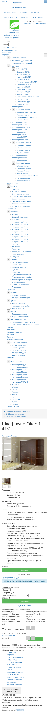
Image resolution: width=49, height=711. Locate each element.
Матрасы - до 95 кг (19, 222)
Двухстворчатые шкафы (22, 277)
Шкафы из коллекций (20, 284)
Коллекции (14, 66)
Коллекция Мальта (19, 160)
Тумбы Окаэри (23, 152)
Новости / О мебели (15, 657)
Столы (13, 311)
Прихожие (11, 289)
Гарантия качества (14, 679)
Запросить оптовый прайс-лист (11, 690)
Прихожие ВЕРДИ (24, 89)
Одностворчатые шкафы (22, 274)
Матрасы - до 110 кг (20, 229)
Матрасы (14, 211)
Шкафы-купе (17, 264)
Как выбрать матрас (15, 672)
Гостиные (16, 399)
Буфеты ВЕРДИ (23, 86)
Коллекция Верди (19, 364)
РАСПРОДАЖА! (10, 12)
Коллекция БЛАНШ (20, 124)
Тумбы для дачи (18, 355)
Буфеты (15, 269)
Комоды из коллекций (21, 297)
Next (33, 628)
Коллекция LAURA (19, 137)
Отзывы (10, 669)
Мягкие (15, 214)
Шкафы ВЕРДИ (23, 79)
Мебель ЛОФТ (13, 183)
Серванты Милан (24, 168)
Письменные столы (18, 319)
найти (5, 44)
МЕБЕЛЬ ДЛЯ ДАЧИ (18, 342)
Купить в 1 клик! (24, 574)
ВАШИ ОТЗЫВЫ (13, 406)
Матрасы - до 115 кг (20, 231)
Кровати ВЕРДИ (23, 74)
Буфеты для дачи (19, 350)
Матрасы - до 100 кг (20, 224)
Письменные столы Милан (28, 175)
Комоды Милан (23, 170)
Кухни (14, 401)
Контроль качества (14, 684)
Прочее (15, 404)
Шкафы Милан (23, 166)
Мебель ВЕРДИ (21, 69)
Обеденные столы (19, 314)
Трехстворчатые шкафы (22, 279)
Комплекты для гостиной (22, 63)
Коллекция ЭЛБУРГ (20, 134)
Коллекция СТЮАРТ (20, 122)
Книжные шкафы (19, 267)
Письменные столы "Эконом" (24, 322)
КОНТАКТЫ (37, 17)
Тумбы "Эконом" (18, 303)
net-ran (20, 710)
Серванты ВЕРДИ (24, 84)
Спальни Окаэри (24, 145)
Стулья (10, 327)
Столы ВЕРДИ (22, 99)
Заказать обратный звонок (34, 23)
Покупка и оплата (14, 667)
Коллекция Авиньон (20, 367)
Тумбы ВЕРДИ (23, 94)
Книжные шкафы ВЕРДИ (27, 82)
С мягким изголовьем (21, 194)
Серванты (16, 272)
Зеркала (10, 357)
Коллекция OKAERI (23, 142)
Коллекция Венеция (20, 155)
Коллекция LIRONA (20, 139)
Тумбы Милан (22, 173)
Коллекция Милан (22, 163)
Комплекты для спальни (22, 60)
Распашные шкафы (20, 262)
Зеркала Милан (23, 178)
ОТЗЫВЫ (35, 12)
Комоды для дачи (19, 352)
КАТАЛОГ (25, 17)
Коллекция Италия (19, 157)
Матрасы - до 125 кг (20, 236)
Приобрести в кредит (10, 577)
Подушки (15, 256)
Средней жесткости (20, 217)
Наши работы (16, 361)
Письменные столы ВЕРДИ (28, 96)
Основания (11, 208)
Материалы (11, 682)
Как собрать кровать (15, 677)
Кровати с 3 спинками (21, 206)
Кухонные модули (14, 332)
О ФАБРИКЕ (12, 652)
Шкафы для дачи (19, 347)
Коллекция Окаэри (9, 435)
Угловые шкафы (18, 282)
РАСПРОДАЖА (13, 674)
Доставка (18, 2)
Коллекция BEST (19, 106)
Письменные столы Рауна (27, 117)
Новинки (15, 189)
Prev (28, 628)
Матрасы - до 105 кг (20, 226)
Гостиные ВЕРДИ (24, 77)
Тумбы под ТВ (18, 308)
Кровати (13, 186)
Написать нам (20, 7)
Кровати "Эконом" (19, 191)
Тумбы (13, 300)
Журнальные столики (21, 316)
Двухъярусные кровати (21, 201)
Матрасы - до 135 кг (20, 241)
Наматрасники (18, 254)
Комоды (13, 292)
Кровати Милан (23, 180)
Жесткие (15, 219)
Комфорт (15, 246)
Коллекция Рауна (22, 109)
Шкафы (13, 259)
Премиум (16, 249)
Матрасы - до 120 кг (20, 234)
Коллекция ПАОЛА (19, 129)
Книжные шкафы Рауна (26, 112)
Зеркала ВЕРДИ (23, 101)
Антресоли (16, 287)
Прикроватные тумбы (21, 306)
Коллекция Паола (19, 369)
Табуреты (11, 329)
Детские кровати (18, 198)
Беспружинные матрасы (22, 251)
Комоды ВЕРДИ (23, 91)
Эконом (15, 244)
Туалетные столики (15, 339)
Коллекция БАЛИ (19, 132)
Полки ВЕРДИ (22, 104)
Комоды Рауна (23, 114)
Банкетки (10, 334)
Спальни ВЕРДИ (23, 72)
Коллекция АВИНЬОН (21, 127)
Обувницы (11, 337)
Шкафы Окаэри (23, 147)
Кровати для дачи (19, 345)
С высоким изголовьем (21, 196)
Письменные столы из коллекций (25, 324)
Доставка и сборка (14, 662)
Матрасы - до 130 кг (20, 239)
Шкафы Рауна (23, 119)
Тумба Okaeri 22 (8, 635)
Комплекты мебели (18, 57)
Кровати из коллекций (21, 203)
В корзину (24, 570)
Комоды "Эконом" (19, 295)
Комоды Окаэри (23, 150)
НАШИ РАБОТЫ (10, 17)
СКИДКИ (23, 12)
